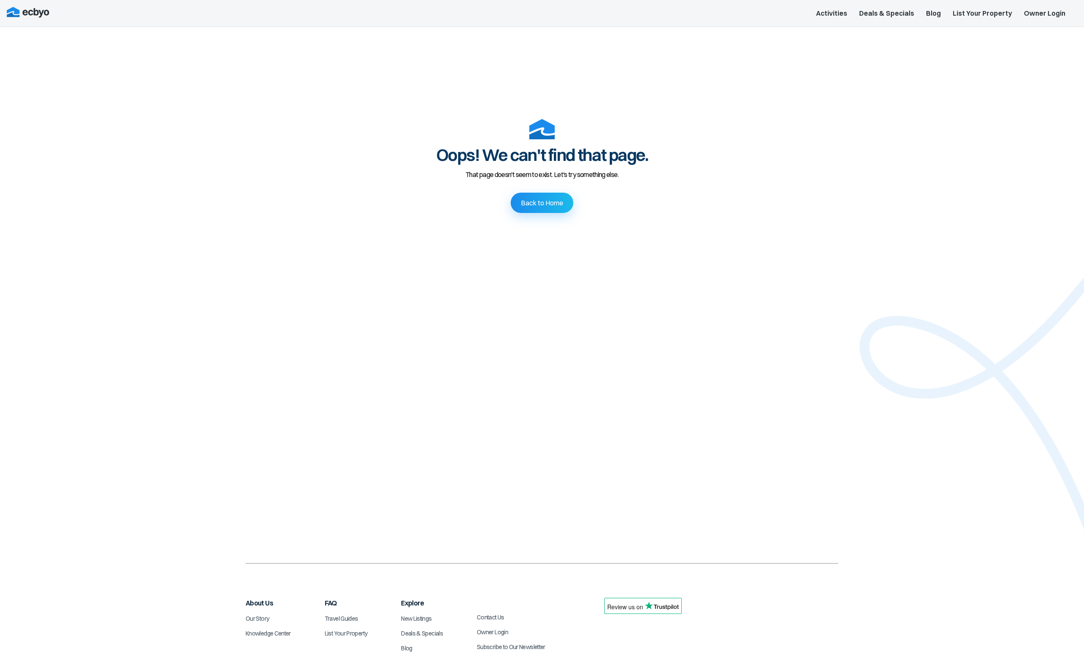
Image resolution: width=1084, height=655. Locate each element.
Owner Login (1044, 13)
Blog (933, 13)
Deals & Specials (886, 13)
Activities (831, 13)
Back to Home (542, 203)
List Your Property (982, 13)
